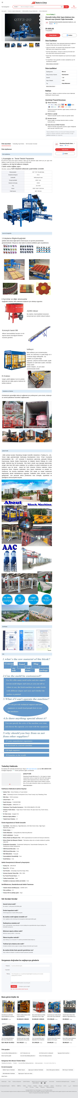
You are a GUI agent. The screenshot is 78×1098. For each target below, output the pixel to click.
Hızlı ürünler (51, 1081)
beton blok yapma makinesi (52, 1070)
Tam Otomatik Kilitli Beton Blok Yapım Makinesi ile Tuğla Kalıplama (8, 1039)
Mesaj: (8, 973)
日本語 (24, 1085)
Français (29, 1085)
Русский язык (58, 1085)
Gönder (14, 986)
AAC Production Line (25, 1053)
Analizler (73, 1081)
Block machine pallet (6, 1055)
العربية (69, 1085)
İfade (9, 1081)
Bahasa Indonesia (50, 1087)
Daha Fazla (4, 1076)
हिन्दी (27, 1087)
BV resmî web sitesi (32, 768)
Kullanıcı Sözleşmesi (17, 1081)
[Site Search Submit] (66, 6)
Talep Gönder (53, 35)
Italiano (52, 1085)
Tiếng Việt (42, 1087)
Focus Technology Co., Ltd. (38, 1090)
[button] (2, 2)
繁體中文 (19, 1085)
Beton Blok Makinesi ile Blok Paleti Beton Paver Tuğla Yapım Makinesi (38, 1016)
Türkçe (37, 1087)
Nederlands (75, 1085)
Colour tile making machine (45, 1055)
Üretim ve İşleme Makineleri (14, 11)
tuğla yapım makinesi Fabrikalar (35, 1070)
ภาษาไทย (32, 1087)
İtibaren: (8, 965)
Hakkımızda (3, 1081)
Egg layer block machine (63, 1053)
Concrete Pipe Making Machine (27, 1055)
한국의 (65, 1085)
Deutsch (40, 1085)
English (8, 1085)
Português (46, 1085)
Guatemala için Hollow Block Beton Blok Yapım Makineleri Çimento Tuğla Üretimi (54, 1016)
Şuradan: (8, 969)
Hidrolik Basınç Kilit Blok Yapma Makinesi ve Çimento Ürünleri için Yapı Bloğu (8, 1016)
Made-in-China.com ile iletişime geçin (39, 1081)
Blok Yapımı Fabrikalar (68, 1070)
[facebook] (41, 1082)
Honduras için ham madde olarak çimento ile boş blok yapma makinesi (23, 1039)
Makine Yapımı (21, 1070)
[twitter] (44, 1082)
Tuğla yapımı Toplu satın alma (25, 1073)
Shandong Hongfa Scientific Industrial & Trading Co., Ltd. (62, 22)
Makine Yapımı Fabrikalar (9, 1070)
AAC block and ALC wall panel (46, 1053)
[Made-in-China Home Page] (39, 2)
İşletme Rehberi (36, 1082)
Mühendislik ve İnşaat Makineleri (30, 11)
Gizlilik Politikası (26, 1081)
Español (35, 1085)
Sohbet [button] (70, 35)
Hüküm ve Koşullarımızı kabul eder (36, 1092)
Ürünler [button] (16, 6)
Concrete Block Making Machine (9, 1053)
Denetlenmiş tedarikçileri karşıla (62, 1081)
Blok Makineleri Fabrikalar (9, 1073)
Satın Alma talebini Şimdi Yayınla (19, 989)
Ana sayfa (4, 11)
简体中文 (13, 1085)
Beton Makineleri (43, 11)
